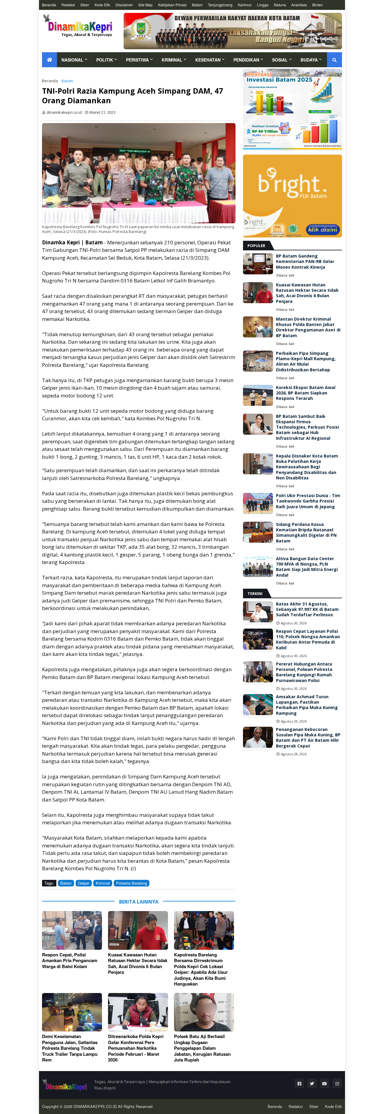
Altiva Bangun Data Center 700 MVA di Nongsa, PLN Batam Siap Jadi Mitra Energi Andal (307, 567)
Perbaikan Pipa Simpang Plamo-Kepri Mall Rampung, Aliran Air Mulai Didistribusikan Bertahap (306, 362)
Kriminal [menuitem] (172, 60)
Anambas (299, 4)
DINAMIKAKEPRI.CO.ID (96, 1106)
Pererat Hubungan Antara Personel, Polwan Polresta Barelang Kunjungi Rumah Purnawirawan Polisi (304, 672)
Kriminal (103, 883)
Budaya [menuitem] (309, 60)
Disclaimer (124, 4)
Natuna (280, 4)
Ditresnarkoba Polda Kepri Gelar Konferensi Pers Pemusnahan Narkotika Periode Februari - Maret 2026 (136, 1048)
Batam (197, 4)
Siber (84, 4)
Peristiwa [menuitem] (137, 60)
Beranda (49, 4)
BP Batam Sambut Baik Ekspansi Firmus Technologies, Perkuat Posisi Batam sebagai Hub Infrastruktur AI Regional (307, 427)
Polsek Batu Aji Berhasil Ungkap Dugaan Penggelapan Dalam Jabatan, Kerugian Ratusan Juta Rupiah (202, 1048)
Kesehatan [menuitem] (207, 60)
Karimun (245, 4)
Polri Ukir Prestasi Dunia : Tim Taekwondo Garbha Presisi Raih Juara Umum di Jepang (308, 501)
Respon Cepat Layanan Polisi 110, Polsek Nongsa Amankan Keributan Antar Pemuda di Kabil (308, 640)
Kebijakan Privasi (172, 4)
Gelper (83, 883)
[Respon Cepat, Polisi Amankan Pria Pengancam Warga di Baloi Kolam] (72, 930)
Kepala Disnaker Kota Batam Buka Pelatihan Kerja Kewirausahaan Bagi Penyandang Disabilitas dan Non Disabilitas (307, 467)
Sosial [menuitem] (280, 60)
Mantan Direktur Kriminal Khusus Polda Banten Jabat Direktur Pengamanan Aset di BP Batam (308, 327)
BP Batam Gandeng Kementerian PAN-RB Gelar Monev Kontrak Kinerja (305, 261)
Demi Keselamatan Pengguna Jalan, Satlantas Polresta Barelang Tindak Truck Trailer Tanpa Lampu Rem (70, 1048)
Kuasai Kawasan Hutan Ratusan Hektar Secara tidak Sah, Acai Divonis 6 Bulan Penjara (137, 963)
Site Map (145, 4)
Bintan (317, 4)
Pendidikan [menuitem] (246, 60)
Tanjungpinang (220, 4)
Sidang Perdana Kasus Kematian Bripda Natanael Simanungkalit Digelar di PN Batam (306, 533)
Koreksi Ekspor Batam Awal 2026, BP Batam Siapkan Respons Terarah (305, 393)
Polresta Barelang (131, 883)
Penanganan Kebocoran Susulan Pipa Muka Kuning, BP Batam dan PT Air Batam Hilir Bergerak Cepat (308, 738)
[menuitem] (49, 59)
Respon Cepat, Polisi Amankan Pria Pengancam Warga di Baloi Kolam (69, 961)
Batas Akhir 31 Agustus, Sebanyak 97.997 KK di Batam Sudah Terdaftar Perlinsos (307, 609)
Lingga (262, 4)
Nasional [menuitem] (72, 60)
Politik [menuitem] (104, 60)
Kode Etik (102, 4)
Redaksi (68, 4)
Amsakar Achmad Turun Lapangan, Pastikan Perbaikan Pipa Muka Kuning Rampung (307, 705)
